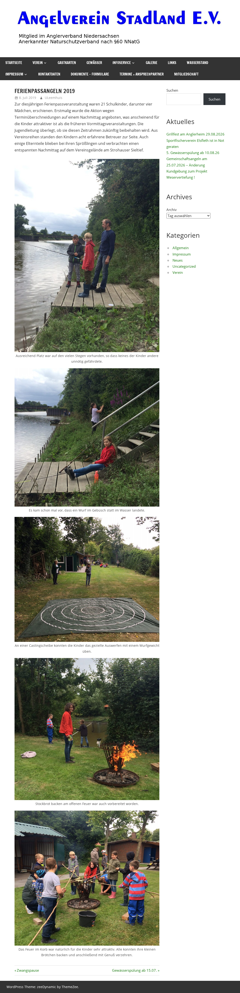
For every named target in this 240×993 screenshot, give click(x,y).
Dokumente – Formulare (90, 74)
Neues (177, 260)
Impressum (14, 74)
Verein (38, 62)
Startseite (13, 62)
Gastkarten (67, 62)
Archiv (171, 209)
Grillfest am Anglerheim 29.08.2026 (195, 134)
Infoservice (121, 62)
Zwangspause (28, 970)
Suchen (172, 90)
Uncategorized (184, 266)
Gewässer (94, 62)
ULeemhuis (53, 97)
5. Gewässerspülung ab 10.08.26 (192, 152)
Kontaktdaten (49, 74)
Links (172, 62)
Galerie (151, 62)
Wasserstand (197, 62)
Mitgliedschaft (186, 74)
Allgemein (180, 247)
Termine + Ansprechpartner (142, 74)
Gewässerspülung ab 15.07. (134, 970)
